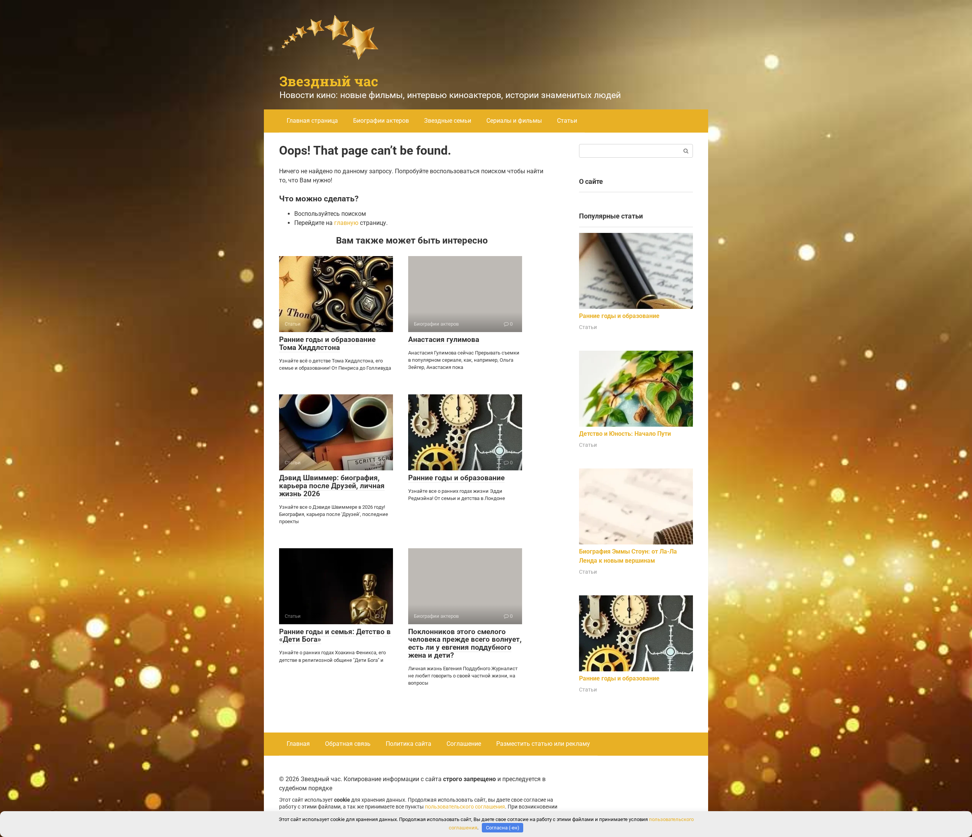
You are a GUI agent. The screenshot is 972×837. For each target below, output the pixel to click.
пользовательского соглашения (465, 807)
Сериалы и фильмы (514, 120)
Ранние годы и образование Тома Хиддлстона (327, 343)
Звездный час (328, 81)
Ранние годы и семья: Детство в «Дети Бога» (335, 635)
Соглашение (464, 743)
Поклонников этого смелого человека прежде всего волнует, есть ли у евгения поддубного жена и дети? (465, 643)
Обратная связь (348, 743)
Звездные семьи (447, 120)
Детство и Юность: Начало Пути (625, 433)
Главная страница (312, 120)
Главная (298, 743)
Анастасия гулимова (443, 339)
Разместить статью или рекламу (543, 743)
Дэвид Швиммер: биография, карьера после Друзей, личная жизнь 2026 (332, 485)
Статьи (567, 120)
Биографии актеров (381, 120)
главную (346, 222)
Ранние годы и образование (456, 477)
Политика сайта (408, 743)
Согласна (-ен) (502, 828)
